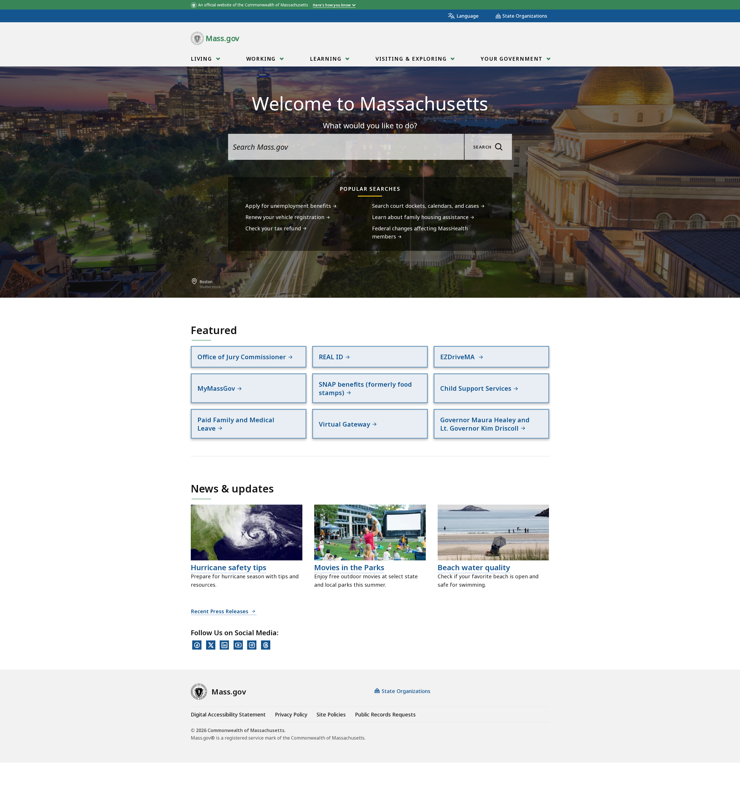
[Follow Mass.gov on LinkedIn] (224, 645)
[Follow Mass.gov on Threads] (265, 645)
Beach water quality (474, 567)
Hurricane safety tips (228, 567)
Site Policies (331, 714)
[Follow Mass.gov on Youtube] (238, 645)
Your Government (513, 58)
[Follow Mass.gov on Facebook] (196, 645)
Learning (326, 58)
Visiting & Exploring (412, 58)
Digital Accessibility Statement (228, 714)
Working (262, 58)
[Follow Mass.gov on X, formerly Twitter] (210, 645)
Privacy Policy (291, 714)
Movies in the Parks (349, 567)
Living (202, 58)
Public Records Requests (385, 714)
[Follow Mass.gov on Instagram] (251, 645)
